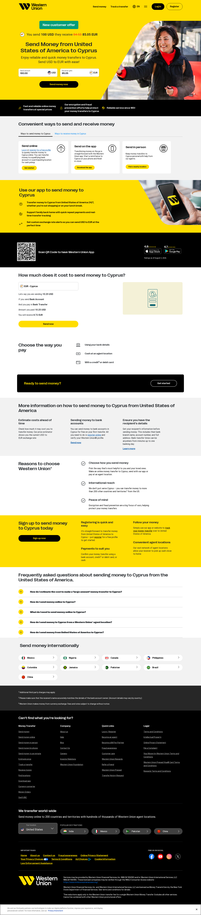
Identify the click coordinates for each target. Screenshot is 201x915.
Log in (24, 150)
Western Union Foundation (71, 764)
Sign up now (39, 538)
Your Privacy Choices (32, 859)
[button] (136, 6)
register (98, 537)
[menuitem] (32, 6)
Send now (48, 324)
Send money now (59, 84)
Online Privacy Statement (155, 742)
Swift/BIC (22, 797)
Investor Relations (68, 759)
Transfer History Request (113, 775)
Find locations (24, 775)
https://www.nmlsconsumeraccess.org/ (80, 882)
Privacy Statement (55, 911)
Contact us (49, 855)
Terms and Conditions (153, 731)
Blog (62, 742)
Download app (24, 781)
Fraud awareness (109, 748)
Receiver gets (67, 71)
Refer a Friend (108, 764)
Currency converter (26, 786)
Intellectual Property (152, 737)
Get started (29, 168)
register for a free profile (40, 150)
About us (64, 731)
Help (62, 737)
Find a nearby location (137, 167)
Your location (31, 825)
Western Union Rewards (112, 759)
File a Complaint (150, 748)
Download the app (84, 168)
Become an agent (109, 737)
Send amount (25, 71)
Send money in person (28, 742)
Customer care (108, 753)
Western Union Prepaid (112, 770)
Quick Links (108, 726)
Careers (63, 753)
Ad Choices (81, 859)
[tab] (35, 133)
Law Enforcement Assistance (37, 863)
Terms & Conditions (61, 859)
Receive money (25, 770)
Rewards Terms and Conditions (157, 771)
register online (94, 435)
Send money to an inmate (29, 753)
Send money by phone (28, 748)
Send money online (26, 737)
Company (65, 726)
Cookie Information (105, 859)
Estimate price (24, 759)
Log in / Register (109, 731)
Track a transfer (25, 764)
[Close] (197, 909)
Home (24, 855)
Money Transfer (27, 726)
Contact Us (65, 748)
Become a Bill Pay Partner (113, 742)
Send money (23, 731)
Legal (146, 726)
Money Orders (24, 792)
